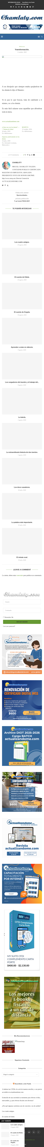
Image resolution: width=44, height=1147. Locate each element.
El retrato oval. (22, 557)
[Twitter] (16, 7)
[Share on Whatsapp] (31, 155)
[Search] (42, 37)
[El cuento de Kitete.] (22, 261)
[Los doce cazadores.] (22, 471)
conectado (19, 575)
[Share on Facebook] (27, 155)
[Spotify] (30, 7)
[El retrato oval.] (22, 541)
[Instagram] (18, 7)
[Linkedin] (24, 7)
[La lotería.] (22, 401)
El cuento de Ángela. (22, 312)
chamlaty (17, 162)
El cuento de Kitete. (22, 277)
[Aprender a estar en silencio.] (22, 331)
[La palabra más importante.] (22, 506)
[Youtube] (27, 7)
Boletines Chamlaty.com (22, 4)
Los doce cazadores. (22, 487)
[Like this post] (25, 155)
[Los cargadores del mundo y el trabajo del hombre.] (22, 366)
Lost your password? (9, 626)
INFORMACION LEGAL (14, 2)
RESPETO (25, 127)
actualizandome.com (30, 1139)
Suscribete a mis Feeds (23, 1084)
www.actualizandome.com (11, 121)
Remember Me (8, 617)
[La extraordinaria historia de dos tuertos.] (22, 436)
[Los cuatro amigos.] (22, 226)
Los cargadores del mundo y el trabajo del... (22, 382)
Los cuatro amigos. (22, 242)
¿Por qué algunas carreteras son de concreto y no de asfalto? (21, 1106)
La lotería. (22, 417)
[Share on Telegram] (34, 155)
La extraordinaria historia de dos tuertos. (22, 452)
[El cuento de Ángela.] (22, 296)
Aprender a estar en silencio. (22, 347)
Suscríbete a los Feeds (28, 2)
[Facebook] (13, 7)
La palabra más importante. (22, 522)
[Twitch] (33, 7)
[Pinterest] (21, 7)
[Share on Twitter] (29, 155)
